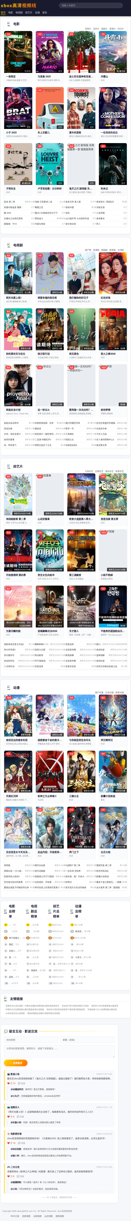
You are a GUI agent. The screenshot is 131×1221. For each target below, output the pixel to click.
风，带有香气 (19, 444)
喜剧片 (104, 28)
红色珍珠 (105, 297)
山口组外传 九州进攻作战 (81, 218)
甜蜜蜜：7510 (19, 223)
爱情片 (112, 28)
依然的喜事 (19, 439)
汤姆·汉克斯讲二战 (50, 201)
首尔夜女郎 (81, 223)
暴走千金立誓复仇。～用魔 (111, 881)
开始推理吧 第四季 (16, 575)
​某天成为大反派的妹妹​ (81, 887)
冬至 (33, 924)
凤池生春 (19, 428)
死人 (111, 223)
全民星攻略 (81, 649)
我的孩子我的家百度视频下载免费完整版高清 (65, 1009)
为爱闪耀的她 (13, 631)
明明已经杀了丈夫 (50, 444)
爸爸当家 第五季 (109, 519)
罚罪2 (33, 957)
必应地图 (48, 1215)
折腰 (33, 983)
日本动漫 (109, 692)
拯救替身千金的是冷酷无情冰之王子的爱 (59, 740)
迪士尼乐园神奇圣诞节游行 (83, 76)
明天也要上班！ (14, 297)
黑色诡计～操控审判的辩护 (50, 433)
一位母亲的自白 (109, 132)
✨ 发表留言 (15, 1063)
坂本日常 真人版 (81, 201)
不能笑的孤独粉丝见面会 (114, 631)
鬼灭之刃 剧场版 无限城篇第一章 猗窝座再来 (93, 188)
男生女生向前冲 (46, 575)
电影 (10, 12)
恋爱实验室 (81, 666)
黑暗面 (10, 957)
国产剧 (88, 249)
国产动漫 (99, 692)
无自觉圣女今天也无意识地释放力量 (25, 852)
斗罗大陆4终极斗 (81, 957)
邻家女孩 (111, 207)
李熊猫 (19, 865)
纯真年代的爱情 (36, 970)
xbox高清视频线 (18, 5)
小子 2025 (11, 132)
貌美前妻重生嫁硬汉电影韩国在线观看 (43, 1013)
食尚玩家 (111, 649)
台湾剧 (121, 249)
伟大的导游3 (19, 649)
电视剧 (19, 12)
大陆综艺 (89, 471)
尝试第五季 (111, 444)
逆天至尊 (78, 944)
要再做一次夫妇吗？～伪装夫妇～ (87, 409)
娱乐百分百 (57, 944)
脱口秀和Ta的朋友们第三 (111, 644)
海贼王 (77, 924)
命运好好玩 (19, 660)
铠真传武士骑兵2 (19, 876)
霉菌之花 (50, 207)
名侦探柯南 (79, 937)
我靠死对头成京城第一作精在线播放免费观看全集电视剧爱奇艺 (32, 1005)
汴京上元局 (111, 433)
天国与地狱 (50, 223)
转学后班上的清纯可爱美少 (50, 887)
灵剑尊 (77, 963)
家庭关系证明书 (19, 422)
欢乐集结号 (19, 655)
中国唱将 (56, 937)
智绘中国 (81, 207)
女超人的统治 (13, 950)
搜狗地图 (60, 1215)
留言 (44, 12)
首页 (3, 12)
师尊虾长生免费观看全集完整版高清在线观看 (25, 1009)
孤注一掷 (11, 983)
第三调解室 (75, 575)
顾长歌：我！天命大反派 (81, 876)
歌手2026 (50, 644)
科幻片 (121, 28)
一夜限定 (11, 76)
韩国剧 (104, 249)
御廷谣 (50, 428)
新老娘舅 (81, 655)
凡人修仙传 (79, 976)
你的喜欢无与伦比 (15, 353)
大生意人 (33, 963)
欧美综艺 (120, 471)
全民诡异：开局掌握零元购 (50, 881)
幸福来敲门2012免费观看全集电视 (102, 1009)
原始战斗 (50, 218)
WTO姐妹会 (50, 660)
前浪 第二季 (19, 201)
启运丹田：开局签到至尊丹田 (53, 852)
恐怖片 (88, 28)
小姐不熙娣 (107, 575)
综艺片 (28, 12)
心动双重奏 (44, 519)
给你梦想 (105, 409)
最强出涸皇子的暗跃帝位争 (19, 887)
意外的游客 (75, 132)
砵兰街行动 (44, 353)
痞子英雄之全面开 (15, 937)
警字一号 (81, 428)
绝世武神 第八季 (81, 931)
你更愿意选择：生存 (50, 422)
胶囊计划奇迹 (108, 796)
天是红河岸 (12, 796)
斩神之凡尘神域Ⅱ (47, 796)
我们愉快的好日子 (78, 297)
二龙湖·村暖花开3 (50, 439)
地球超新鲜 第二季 (16, 519)
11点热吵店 (19, 666)
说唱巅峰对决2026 (47, 631)
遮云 (33, 944)
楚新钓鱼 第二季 (111, 865)
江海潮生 (81, 433)
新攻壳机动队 (111, 870)
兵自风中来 (111, 428)
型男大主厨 (50, 649)
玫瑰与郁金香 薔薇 (19, 207)
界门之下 (74, 852)
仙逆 (77, 983)
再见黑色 (74, 353)
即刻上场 (33, 950)
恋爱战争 (81, 644)
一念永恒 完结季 (81, 870)
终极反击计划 (13, 409)
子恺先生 (11, 188)
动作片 (96, 28)
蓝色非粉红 (12, 976)
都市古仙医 (50, 865)
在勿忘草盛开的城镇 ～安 (111, 422)
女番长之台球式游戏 (19, 218)
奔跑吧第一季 (58, 970)
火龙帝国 (111, 212)
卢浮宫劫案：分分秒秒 (50, 188)
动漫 (37, 12)
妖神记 (81, 881)
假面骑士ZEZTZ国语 (50, 876)
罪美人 (10, 970)
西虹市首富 (12, 944)
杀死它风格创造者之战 (111, 666)
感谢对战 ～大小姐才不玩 (19, 870)
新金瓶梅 (11, 931)
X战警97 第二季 (81, 865)
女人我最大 (57, 976)
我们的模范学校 (81, 422)
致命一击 (11, 963)
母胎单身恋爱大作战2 (19, 644)
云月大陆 (105, 852)
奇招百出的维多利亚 (17, 740)
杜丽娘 (10, 924)
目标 (81, 212)
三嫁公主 (74, 796)
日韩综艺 (99, 471)
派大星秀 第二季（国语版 (111, 887)
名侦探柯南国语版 (82, 970)
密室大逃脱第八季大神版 (82, 519)
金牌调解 (111, 655)
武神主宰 (78, 950)
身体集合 (111, 218)
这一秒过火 (44, 409)
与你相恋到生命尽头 (80, 740)
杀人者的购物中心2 (111, 439)
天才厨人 (74, 631)
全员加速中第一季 (60, 963)
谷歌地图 (37, 1215)
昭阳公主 (81, 439)
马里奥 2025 (44, 76)
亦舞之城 (33, 931)
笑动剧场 (50, 655)
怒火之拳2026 (108, 353)
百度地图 (26, 1215)
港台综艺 (109, 471)
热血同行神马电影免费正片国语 (75, 1005)
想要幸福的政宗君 (47, 297)
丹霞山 (104, 76)
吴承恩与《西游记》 (111, 201)
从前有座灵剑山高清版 (15, 1013)
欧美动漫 (120, 692)
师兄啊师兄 (107, 740)
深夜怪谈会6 (81, 444)
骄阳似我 (33, 937)
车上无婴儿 (44, 132)
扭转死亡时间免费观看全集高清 (104, 1005)
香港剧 (96, 249)
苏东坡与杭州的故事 (19, 881)
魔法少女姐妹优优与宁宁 (50, 212)
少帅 (33, 976)
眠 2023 (19, 212)
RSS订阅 (15, 1215)
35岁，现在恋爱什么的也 (19, 433)
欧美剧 (112, 249)
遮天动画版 (50, 870)
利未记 (104, 188)
